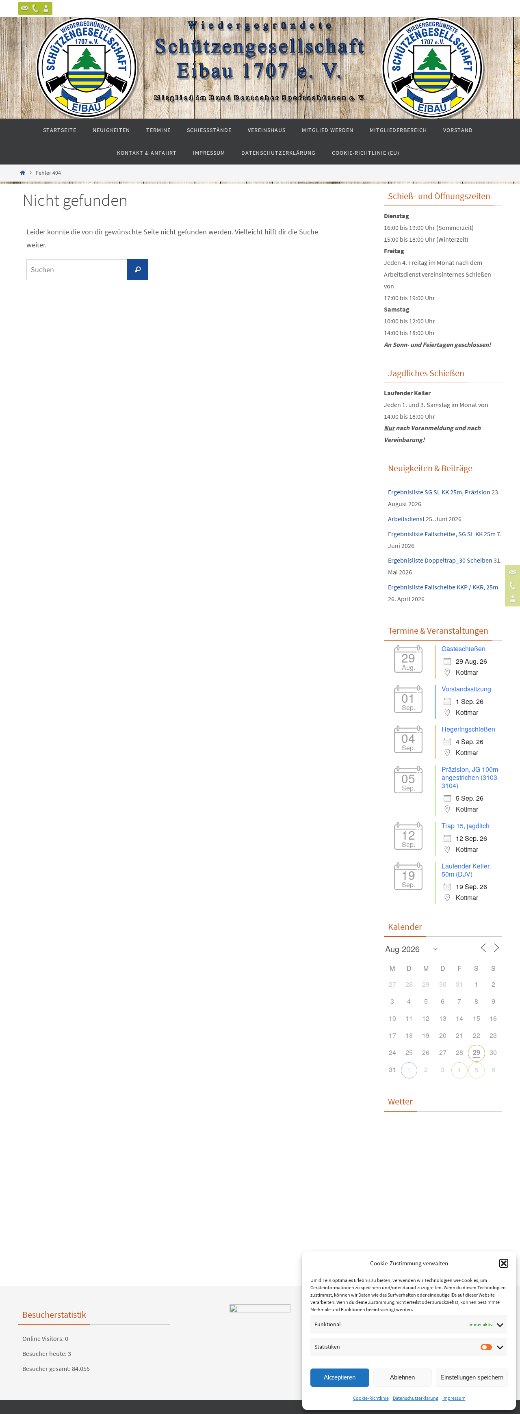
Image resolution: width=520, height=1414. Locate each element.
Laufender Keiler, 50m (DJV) (466, 870)
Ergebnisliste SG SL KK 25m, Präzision (439, 492)
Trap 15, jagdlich (466, 825)
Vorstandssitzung (466, 688)
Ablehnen (402, 1377)
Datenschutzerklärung (415, 1398)
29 (476, 1052)
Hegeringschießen (468, 729)
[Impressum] (45, 8)
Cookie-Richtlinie (371, 1398)
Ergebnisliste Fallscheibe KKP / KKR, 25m (443, 587)
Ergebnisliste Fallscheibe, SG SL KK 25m (442, 534)
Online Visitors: (43, 1338)
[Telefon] (35, 8)
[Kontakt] (24, 8)
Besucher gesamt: (47, 1368)
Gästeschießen (463, 648)
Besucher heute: (45, 1353)
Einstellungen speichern (471, 1377)
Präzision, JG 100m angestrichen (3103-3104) (470, 777)
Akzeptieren (339, 1377)
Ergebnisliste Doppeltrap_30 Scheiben (440, 560)
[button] (504, 1263)
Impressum (454, 1398)
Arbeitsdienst (406, 519)
